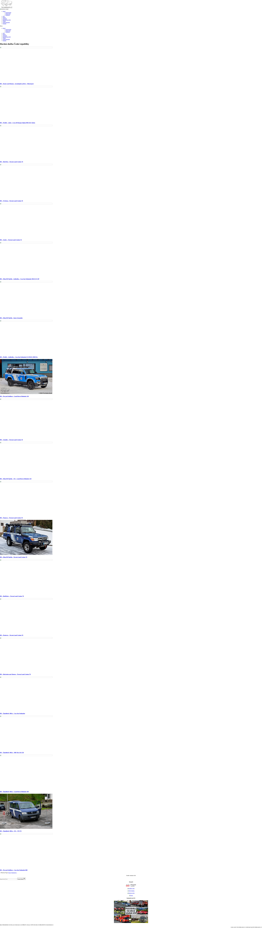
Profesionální (8, 12)
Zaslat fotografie (6, 22)
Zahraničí (5, 18)
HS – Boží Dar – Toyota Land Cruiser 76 (11, 161)
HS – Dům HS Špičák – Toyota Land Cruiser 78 (13, 557)
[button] (131, 26)
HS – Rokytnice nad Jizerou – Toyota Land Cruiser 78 (15, 674)
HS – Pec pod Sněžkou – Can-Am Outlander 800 (13, 870)
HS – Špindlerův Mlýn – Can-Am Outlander (12, 713)
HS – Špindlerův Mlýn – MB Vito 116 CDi (12, 752)
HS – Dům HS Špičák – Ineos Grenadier (11, 318)
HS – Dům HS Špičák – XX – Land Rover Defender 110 (15, 478)
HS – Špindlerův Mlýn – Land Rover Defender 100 (14, 791)
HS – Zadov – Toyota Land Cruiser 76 (11, 240)
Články (4, 21)
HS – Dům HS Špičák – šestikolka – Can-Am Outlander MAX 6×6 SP (19, 279)
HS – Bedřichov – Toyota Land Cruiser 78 (12, 596)
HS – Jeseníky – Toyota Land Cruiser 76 (11, 439)
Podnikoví (7, 15)
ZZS (4, 16)
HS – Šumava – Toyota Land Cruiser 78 (11, 518)
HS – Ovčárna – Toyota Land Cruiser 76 (11, 201)
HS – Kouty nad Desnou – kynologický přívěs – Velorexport (17, 83)
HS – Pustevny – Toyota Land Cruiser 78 (11, 635)
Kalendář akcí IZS (7, 20)
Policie (4, 17)
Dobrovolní (7, 13)
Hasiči (4, 11)
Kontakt (4, 23)
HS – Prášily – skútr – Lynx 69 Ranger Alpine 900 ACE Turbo (17, 122)
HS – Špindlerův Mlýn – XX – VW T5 (10, 831)
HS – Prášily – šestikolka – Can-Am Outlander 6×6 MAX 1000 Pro (19, 357)
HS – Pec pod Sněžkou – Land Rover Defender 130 (14, 396)
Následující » (14, 872)
